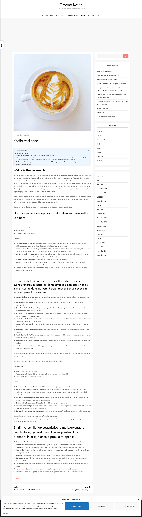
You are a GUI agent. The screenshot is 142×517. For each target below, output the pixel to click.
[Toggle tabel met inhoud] (87, 150)
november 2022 (102, 222)
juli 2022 (100, 234)
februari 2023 (101, 214)
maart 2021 (100, 247)
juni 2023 (100, 205)
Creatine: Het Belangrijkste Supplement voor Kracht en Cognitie (111, 96)
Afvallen (85, 15)
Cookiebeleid (6, 513)
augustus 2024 (102, 193)
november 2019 (102, 251)
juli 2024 (100, 197)
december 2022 (102, 218)
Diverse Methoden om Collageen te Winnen (111, 84)
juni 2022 (100, 238)
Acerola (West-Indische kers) (106, 117)
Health (99, 144)
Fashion (99, 136)
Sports (99, 152)
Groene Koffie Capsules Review (107, 79)
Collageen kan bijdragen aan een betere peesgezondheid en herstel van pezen (110, 89)
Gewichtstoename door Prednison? (108, 75)
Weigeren (102, 506)
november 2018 (102, 255)
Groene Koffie (71, 5)
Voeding (96, 15)
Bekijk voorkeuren (127, 506)
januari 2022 (101, 243)
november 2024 (102, 189)
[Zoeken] (125, 56)
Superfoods (72, 15)
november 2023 (102, 201)
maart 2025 (100, 184)
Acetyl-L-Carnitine (102, 108)
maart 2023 (100, 209)
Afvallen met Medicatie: (104, 71)
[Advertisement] (71, 32)
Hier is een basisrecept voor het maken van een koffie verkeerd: (35, 155)
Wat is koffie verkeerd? (23, 153)
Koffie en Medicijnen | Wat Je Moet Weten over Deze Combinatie (112, 102)
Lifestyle (60, 15)
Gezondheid (47, 15)
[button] (138, 499)
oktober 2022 (101, 226)
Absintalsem (100, 112)
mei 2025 (100, 176)
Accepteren (76, 506)
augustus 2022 (102, 230)
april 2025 (100, 180)
